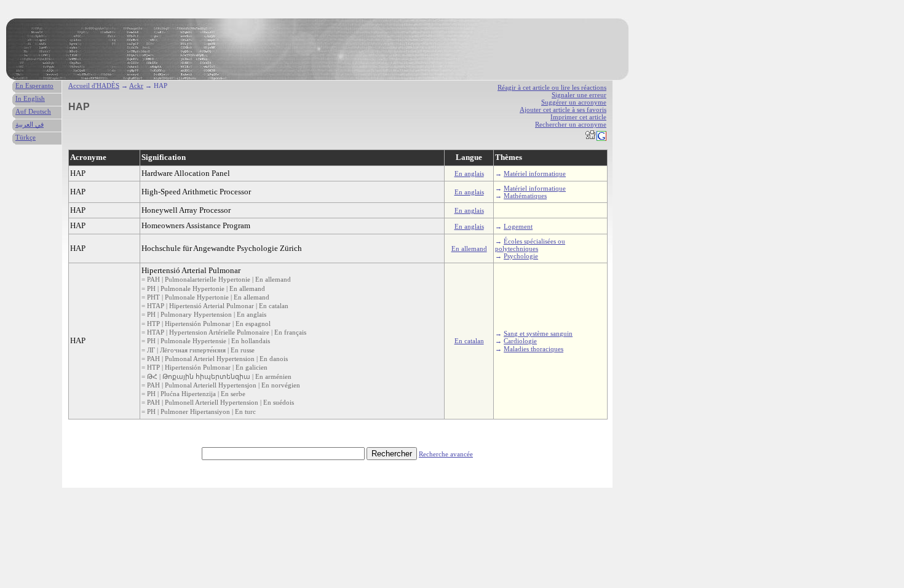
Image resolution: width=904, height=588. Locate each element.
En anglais (469, 173)
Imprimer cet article (578, 117)
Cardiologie (520, 340)
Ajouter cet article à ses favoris (563, 109)
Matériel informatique (535, 173)
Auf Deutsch (33, 111)
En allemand (469, 248)
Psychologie (521, 256)
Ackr (136, 85)
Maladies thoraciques (533, 348)
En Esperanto (34, 85)
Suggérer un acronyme (573, 102)
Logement (518, 226)
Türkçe (25, 137)
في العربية (29, 124)
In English (30, 98)
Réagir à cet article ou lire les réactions (552, 87)
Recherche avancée (446, 454)
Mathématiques (525, 195)
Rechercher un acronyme (570, 124)
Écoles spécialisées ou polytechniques (530, 244)
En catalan (469, 340)
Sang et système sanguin (538, 333)
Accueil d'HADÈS (93, 85)
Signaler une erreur (579, 94)
